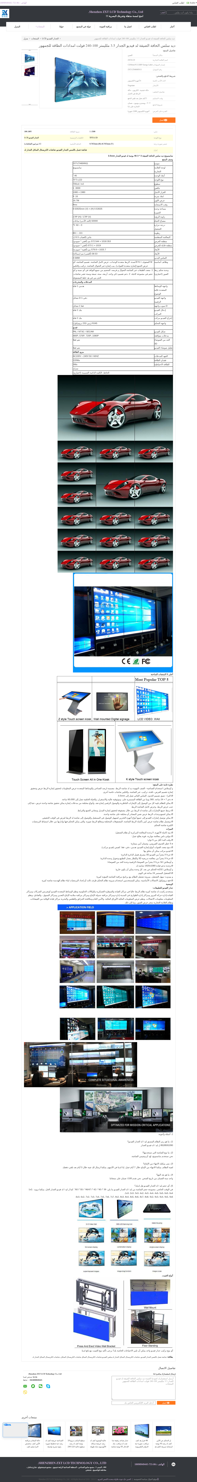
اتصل (161, 120)
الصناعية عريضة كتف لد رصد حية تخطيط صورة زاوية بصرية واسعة (54, 1443)
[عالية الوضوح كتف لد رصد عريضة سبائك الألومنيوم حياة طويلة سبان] (98, 1430)
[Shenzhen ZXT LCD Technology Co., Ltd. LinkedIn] (173, 1464)
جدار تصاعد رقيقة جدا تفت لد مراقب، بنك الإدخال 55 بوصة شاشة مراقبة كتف (120, 1445)
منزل (26, 38)
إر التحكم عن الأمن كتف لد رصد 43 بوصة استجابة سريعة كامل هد (164, 1443)
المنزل (17, 26)
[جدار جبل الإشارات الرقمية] (113, 698)
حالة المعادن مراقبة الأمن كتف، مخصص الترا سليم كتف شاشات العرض (32, 1445)
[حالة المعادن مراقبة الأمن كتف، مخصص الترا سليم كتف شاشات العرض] (32, 1430)
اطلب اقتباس (178, 3)
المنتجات (40, 26)
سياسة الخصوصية (140, 1479)
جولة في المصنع (83, 26)
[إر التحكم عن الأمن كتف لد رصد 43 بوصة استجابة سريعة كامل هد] (163, 1430)
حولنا (61, 26)
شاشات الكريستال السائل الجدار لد (46, 1357)
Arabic (192, 3)
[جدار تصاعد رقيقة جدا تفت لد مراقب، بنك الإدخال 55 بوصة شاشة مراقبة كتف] (120, 1430)
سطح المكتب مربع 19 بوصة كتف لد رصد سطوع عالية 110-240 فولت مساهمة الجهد (76, 1445)
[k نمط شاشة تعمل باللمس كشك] (144, 752)
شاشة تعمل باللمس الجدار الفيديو (154, 1357)
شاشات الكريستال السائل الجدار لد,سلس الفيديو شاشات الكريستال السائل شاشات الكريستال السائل (100, 1357)
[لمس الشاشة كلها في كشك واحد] (86, 752)
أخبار (172, 26)
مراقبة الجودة (106, 26)
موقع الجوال (152, 1479)
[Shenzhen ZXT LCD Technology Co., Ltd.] (17, 13)
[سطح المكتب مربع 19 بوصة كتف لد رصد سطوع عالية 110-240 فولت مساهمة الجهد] (76, 1430)
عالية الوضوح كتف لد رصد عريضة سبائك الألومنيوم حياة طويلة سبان (98, 1445)
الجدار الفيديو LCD (50, 38)
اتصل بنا (128, 26)
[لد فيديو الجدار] (154, 698)
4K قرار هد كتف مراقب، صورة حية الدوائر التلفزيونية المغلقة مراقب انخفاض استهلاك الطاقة (142, 1446)
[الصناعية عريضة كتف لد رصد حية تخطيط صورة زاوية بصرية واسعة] (54, 1430)
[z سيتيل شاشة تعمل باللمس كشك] (74, 698)
